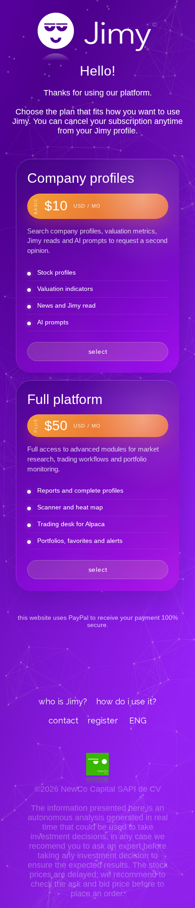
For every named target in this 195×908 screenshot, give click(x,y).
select (97, 351)
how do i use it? (126, 701)
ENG (137, 720)
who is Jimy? (63, 701)
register (103, 720)
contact (63, 720)
